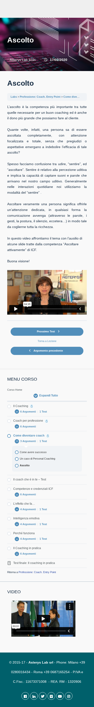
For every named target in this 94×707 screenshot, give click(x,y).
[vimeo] (51, 696)
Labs (14, 96)
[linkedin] (34, 696)
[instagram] (69, 696)
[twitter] (43, 696)
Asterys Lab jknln (23, 60)
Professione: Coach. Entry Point (40, 96)
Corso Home (14, 389)
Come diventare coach (77, 96)
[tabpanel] (47, 209)
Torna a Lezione (47, 341)
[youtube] (60, 696)
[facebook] (25, 696)
